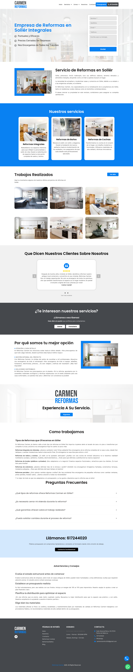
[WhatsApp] (106, 639)
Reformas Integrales (33, 144)
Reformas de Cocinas (99, 139)
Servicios (67, 4)
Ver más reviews (66, 295)
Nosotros (84, 4)
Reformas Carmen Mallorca (75, 631)
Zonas (76, 4)
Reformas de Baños (66, 139)
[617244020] (106, 636)
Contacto (92, 4)
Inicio (60, 4)
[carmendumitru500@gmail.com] (106, 641)
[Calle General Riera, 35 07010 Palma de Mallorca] (106, 632)
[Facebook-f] (16, 636)
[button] (34, 276)
